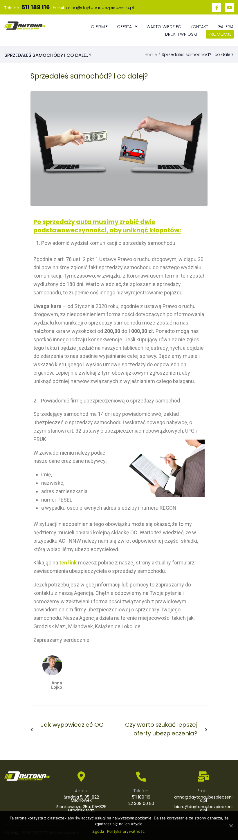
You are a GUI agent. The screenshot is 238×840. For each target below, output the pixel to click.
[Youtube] (229, 7)
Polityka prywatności (126, 831)
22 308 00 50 (141, 803)
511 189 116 (141, 797)
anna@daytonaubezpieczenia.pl (100, 7)
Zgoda (98, 831)
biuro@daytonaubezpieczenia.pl (203, 808)
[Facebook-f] (216, 7)
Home (151, 54)
